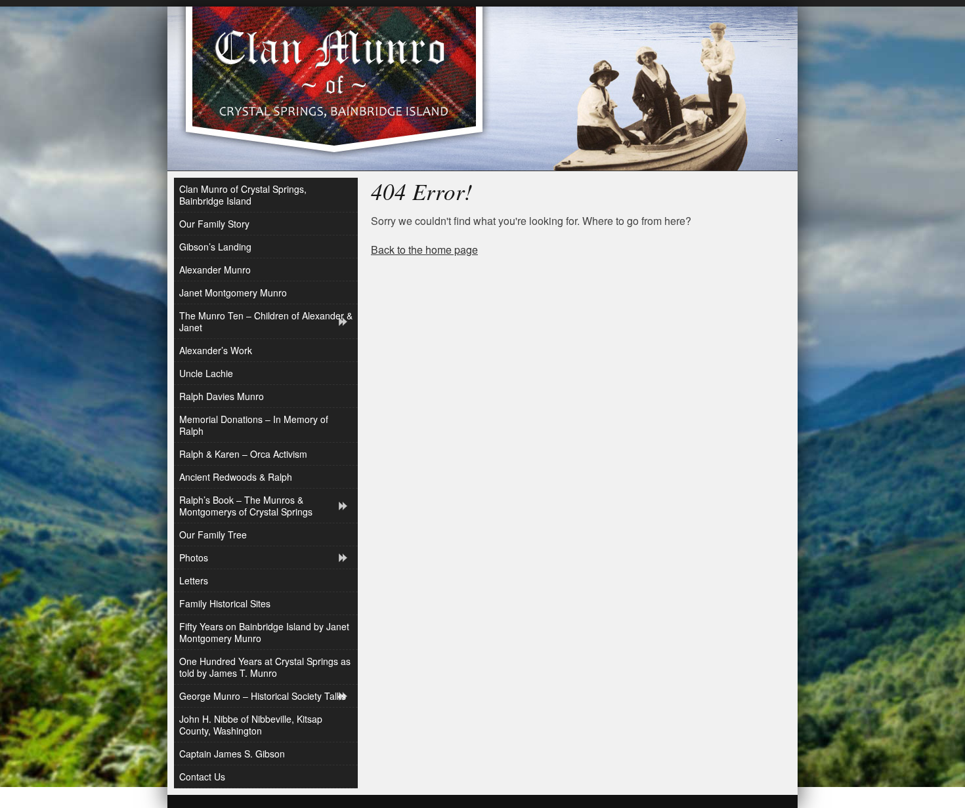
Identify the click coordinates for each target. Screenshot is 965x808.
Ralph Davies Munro (221, 396)
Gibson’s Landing (215, 246)
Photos (193, 557)
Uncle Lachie (206, 373)
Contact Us (202, 776)
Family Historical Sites (224, 603)
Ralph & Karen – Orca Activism (243, 453)
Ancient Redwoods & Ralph (235, 476)
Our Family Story (214, 223)
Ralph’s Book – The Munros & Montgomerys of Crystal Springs (245, 505)
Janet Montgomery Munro (233, 292)
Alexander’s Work (215, 350)
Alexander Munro (215, 269)
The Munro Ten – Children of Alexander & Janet (266, 321)
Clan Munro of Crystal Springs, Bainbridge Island (243, 194)
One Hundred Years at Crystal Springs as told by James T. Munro (265, 667)
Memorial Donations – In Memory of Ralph (253, 425)
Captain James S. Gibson (232, 753)
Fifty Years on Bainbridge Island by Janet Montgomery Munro (264, 632)
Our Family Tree (213, 534)
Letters (193, 580)
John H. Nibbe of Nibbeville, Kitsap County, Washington (250, 724)
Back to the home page (424, 249)
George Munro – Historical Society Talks (262, 695)
